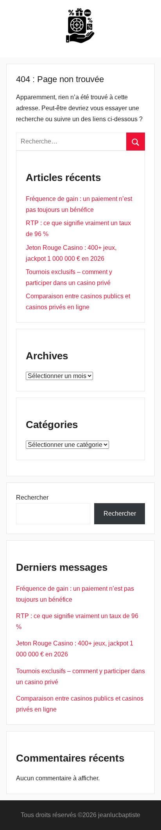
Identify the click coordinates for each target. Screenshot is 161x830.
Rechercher (32, 497)
